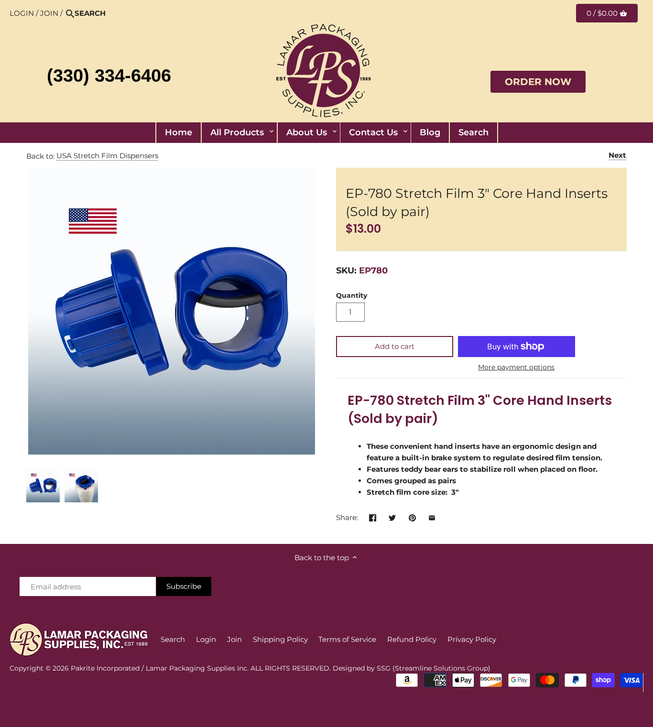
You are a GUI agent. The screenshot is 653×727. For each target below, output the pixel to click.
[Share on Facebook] (372, 516)
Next (617, 155)
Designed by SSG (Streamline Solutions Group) (411, 668)
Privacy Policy (471, 639)
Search (173, 639)
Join (49, 13)
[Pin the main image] (412, 516)
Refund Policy (411, 639)
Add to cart (394, 346)
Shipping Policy (280, 639)
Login (22, 13)
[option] (43, 485)
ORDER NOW (538, 81)
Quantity (351, 295)
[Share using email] (431, 516)
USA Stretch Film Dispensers (107, 155)
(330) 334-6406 (109, 75)
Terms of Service (347, 639)
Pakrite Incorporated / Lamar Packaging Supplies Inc (159, 668)
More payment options (516, 367)
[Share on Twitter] (392, 516)
